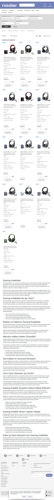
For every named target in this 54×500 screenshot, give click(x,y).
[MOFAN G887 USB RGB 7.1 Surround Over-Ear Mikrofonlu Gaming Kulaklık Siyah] (10, 96)
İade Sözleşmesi (4, 481)
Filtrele (6, 26)
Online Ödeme (27, 10)
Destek (37, 10)
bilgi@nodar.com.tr (38, 467)
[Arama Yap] (33, 5)
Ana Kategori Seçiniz (6, 16)
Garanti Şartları (4, 476)
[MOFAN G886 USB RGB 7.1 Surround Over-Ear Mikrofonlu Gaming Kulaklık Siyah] (27, 49)
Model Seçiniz (19, 21)
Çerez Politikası (4, 468)
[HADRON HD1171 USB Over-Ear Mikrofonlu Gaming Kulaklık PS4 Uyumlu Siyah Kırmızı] (27, 96)
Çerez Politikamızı (36, 492)
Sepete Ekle (8, 85)
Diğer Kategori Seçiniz (34, 16)
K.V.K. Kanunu (4, 465)
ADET (13, 81)
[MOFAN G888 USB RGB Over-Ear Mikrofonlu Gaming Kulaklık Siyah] (43, 191)
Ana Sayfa (4, 10)
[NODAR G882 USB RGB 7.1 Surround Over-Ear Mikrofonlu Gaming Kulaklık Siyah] (43, 49)
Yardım (13, 465)
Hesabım (45, 6)
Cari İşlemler (20, 10)
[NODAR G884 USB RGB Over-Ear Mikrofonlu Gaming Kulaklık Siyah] (43, 143)
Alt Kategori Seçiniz (20, 16)
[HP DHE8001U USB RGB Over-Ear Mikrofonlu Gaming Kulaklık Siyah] (27, 191)
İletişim (33, 10)
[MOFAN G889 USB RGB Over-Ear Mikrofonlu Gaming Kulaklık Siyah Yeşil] (10, 238)
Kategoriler (11, 10)
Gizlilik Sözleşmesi (5, 467)
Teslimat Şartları (4, 478)
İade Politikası (4, 480)
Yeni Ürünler (3, 486)
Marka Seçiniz (5, 21)
